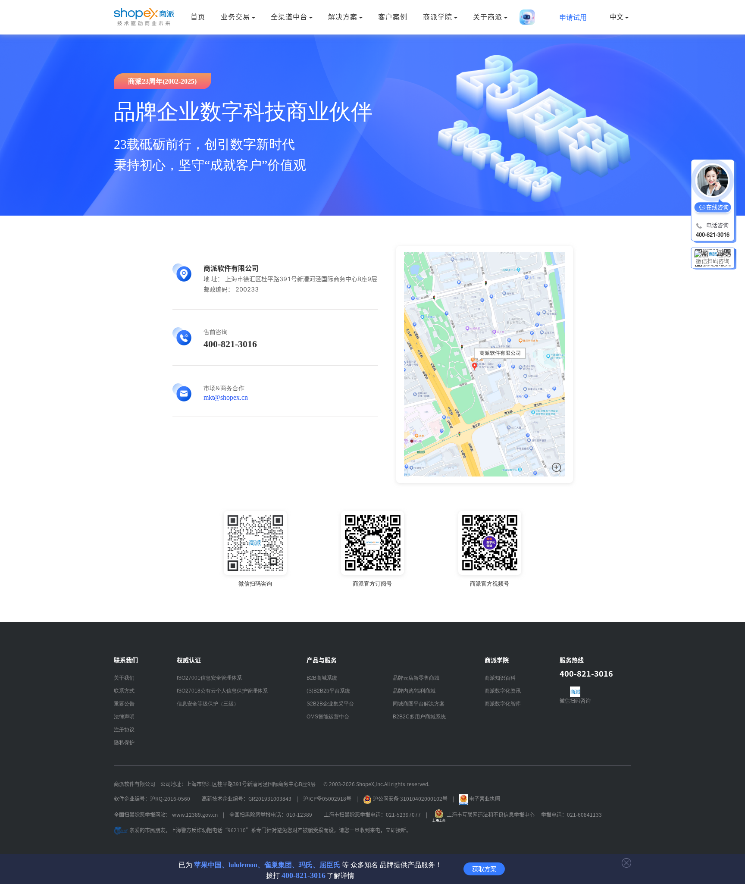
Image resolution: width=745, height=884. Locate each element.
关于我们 (124, 678)
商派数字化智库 (503, 704)
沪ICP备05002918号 (327, 798)
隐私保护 (124, 743)
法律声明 (124, 717)
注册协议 (124, 730)
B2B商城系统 (322, 678)
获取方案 (484, 868)
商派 (144, 17)
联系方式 (124, 691)
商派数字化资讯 (503, 691)
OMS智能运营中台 (328, 717)
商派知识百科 (500, 678)
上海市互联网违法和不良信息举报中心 (491, 814)
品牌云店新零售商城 (416, 678)
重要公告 (124, 704)
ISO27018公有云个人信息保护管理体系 (222, 691)
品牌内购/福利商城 (414, 691)
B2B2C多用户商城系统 (419, 717)
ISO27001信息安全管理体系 (209, 678)
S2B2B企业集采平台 (330, 704)
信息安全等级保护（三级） (208, 704)
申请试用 (573, 17)
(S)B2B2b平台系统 (328, 691)
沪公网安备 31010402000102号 (410, 798)
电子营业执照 (484, 798)
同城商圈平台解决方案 (418, 704)
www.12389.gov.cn (195, 814)
